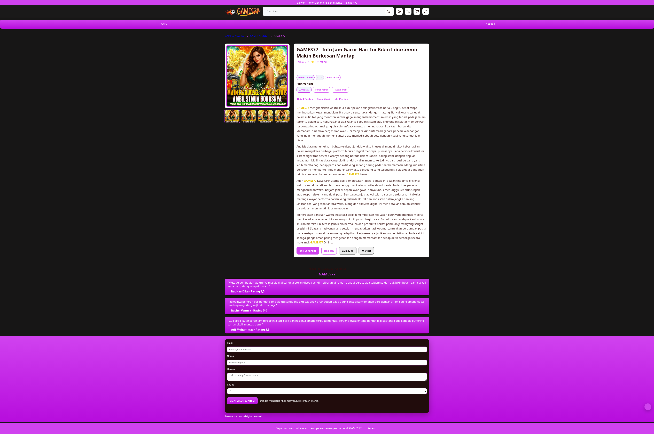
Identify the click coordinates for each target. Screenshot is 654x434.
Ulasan (231, 369)
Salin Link (347, 250)
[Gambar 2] (249, 116)
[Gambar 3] (265, 116)
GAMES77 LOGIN (259, 35)
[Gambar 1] (232, 116)
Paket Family (340, 89)
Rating (231, 384)
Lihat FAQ (351, 2)
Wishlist (366, 250)
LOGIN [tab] (163, 24)
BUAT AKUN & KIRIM (242, 400)
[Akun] (425, 11)
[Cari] (388, 11)
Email (230, 343)
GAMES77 (304, 89)
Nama (230, 356)
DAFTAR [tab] (490, 24)
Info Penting (341, 99)
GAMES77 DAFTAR (235, 35)
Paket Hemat (321, 89)
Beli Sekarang (307, 250)
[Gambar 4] (282, 116)
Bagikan (329, 250)
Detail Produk (305, 99)
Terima (372, 428)
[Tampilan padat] (408, 11)
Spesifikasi (323, 99)
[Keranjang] (417, 11)
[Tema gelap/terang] (399, 11)
